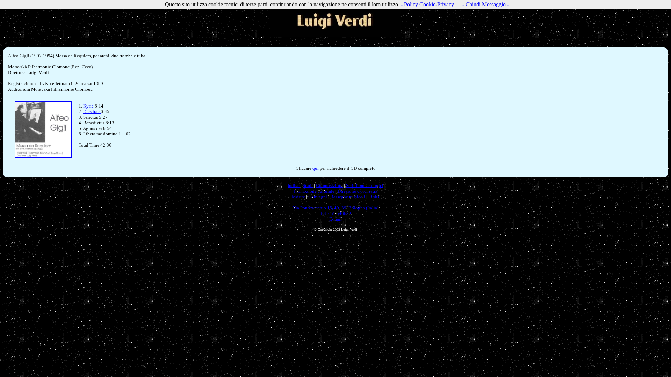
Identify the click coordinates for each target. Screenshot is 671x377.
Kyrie (88, 106)
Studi (308, 185)
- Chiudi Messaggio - (485, 4)
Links (373, 196)
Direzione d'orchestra (357, 191)
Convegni (317, 196)
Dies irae (92, 111)
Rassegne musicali (347, 196)
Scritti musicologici (364, 185)
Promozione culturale (314, 191)
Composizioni (329, 185)
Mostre (298, 196)
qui (315, 168)
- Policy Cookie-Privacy (427, 4)
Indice (294, 185)
